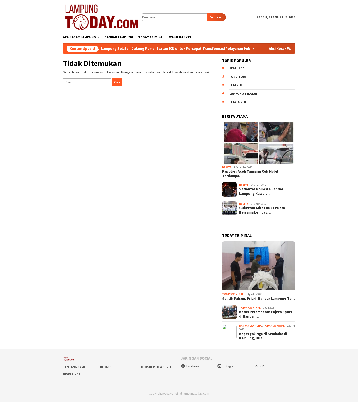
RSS (262, 366)
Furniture (237, 77)
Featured (237, 68)
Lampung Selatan (243, 94)
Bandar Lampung (250, 325)
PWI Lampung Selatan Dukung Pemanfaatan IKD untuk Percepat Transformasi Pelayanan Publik (163, 49)
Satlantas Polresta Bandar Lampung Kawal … (261, 191)
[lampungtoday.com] (101, 17)
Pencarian (216, 17)
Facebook (192, 366)
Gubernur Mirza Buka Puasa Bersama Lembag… (262, 210)
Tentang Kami (74, 367)
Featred (235, 85)
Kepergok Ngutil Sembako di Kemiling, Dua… (263, 336)
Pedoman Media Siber (154, 367)
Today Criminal (233, 294)
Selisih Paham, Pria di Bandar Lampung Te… (258, 298)
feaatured (237, 102)
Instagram (229, 366)
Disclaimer (71, 374)
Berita (226, 167)
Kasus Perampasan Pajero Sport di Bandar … (265, 314)
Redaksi (106, 367)
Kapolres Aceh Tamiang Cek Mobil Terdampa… (250, 173)
